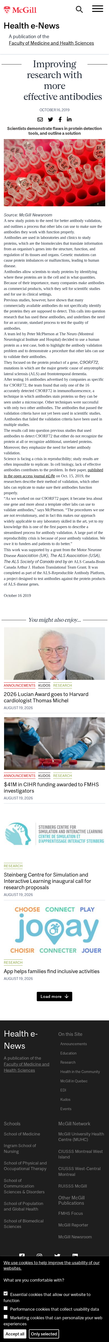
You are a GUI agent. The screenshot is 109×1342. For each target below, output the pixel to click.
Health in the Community (80, 1072)
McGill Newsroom (75, 1236)
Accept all (15, 1333)
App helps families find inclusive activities (52, 971)
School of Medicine (22, 1133)
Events (65, 1109)
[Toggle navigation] (97, 8)
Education (68, 1053)
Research (62, 685)
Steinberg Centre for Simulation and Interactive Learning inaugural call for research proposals (47, 880)
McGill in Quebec (74, 1081)
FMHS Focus (70, 1213)
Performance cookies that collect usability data (54, 1309)
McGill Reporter (73, 1224)
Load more (51, 996)
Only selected (44, 1333)
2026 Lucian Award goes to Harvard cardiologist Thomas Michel (46, 697)
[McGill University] (23, 10)
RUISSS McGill (72, 1186)
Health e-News (32, 25)
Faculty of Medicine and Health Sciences (51, 43)
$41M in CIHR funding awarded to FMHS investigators (51, 787)
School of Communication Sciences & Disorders (24, 1186)
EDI (63, 1090)
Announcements (19, 685)
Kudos (44, 685)
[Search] (79, 10)
